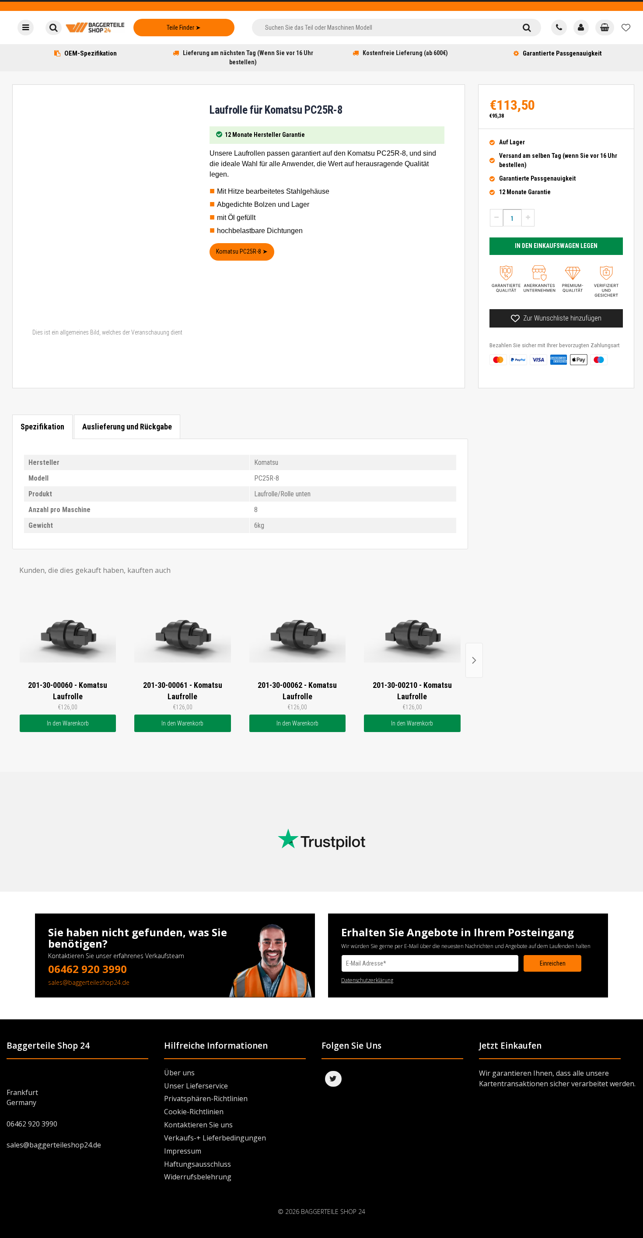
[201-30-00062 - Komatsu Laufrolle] (297, 632)
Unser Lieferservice (196, 1086)
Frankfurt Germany (22, 1097)
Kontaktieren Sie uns (198, 1125)
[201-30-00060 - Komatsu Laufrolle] (68, 632)
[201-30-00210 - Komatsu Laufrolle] (412, 632)
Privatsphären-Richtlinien (206, 1098)
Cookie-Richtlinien (194, 1111)
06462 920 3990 (87, 969)
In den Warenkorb (68, 723)
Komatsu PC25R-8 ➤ (242, 251)
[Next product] (474, 660)
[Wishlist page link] (626, 27)
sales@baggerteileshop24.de (88, 982)
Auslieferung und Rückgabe (127, 426)
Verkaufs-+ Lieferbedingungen (215, 1138)
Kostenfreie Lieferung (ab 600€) (405, 52)
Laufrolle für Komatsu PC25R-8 (276, 110)
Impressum (182, 1151)
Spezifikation (42, 426)
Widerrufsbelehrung (197, 1177)
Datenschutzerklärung (367, 980)
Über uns (179, 1073)
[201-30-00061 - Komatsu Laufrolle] (182, 632)
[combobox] (382, 27)
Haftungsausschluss (197, 1164)
